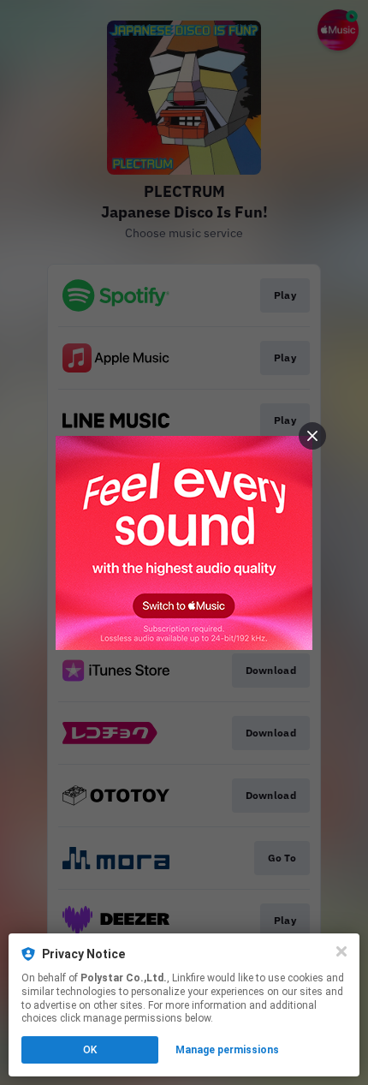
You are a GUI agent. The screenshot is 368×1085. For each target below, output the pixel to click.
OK (90, 1050)
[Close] (341, 951)
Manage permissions (227, 1050)
